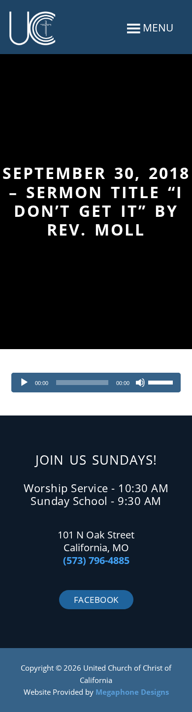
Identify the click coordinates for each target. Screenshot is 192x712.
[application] (95, 382)
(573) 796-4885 (96, 560)
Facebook (96, 599)
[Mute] (140, 382)
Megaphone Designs (132, 692)
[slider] (162, 381)
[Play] (24, 382)
